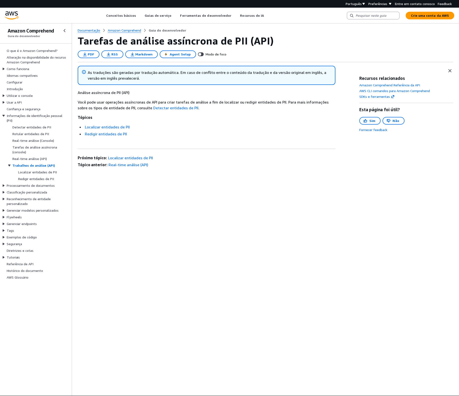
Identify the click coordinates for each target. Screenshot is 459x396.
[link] (167, 30)
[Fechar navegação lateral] (64, 30)
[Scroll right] (268, 15)
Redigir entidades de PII (106, 134)
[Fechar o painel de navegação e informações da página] (450, 71)
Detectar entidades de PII (175, 107)
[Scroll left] (103, 15)
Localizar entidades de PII (107, 127)
